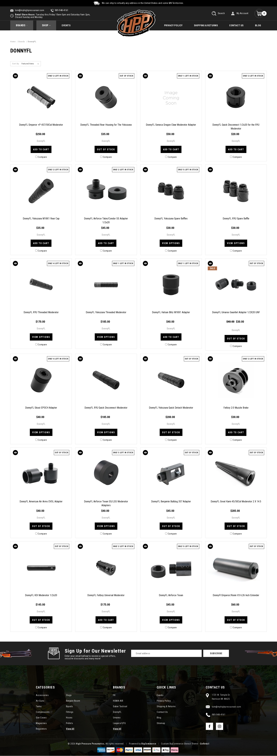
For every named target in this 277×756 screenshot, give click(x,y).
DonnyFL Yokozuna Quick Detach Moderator (171, 407)
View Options (171, 243)
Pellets (69, 723)
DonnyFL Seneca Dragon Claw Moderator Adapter (171, 124)
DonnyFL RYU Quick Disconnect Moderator (105, 407)
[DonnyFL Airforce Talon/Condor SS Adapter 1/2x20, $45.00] (106, 191)
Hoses (69, 717)
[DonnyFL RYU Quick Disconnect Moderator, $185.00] (106, 380)
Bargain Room (73, 701)
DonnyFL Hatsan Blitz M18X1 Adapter (171, 312)
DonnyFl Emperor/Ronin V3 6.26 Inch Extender (236, 595)
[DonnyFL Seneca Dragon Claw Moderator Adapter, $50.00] (171, 97)
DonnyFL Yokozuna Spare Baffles (171, 218)
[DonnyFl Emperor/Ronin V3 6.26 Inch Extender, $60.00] (236, 568)
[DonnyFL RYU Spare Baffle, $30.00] (236, 191)
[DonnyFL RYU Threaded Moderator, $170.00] (41, 285)
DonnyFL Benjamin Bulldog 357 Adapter (171, 501)
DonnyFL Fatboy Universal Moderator (106, 595)
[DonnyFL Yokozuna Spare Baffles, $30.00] (171, 191)
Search (221, 13)
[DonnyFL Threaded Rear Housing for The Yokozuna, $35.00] (106, 97)
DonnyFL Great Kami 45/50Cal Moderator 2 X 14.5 (236, 501)
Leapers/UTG (119, 723)
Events (66, 25)
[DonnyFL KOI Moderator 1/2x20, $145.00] (41, 568)
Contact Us (236, 25)
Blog (258, 25)
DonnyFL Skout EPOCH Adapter (41, 407)
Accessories (42, 695)
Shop (45, 25)
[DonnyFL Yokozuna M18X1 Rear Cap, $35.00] (41, 191)
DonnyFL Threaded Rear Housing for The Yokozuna (106, 124)
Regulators (41, 729)
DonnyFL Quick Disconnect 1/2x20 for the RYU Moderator (235, 126)
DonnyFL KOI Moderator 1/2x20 (41, 595)
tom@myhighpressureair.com (29, 10)
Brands (20, 25)
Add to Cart (41, 149)
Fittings (69, 712)
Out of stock (106, 149)
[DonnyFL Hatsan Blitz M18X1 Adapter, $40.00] (171, 285)
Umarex (117, 717)
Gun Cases (41, 717)
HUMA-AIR (118, 701)
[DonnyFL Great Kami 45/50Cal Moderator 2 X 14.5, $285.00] (236, 474)
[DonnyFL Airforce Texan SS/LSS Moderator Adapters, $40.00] (106, 474)
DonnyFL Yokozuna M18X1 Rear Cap (41, 218)
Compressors (43, 712)
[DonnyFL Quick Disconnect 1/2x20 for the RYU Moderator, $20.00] (236, 97)
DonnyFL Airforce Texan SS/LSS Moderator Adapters (106, 503)
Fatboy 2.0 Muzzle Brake (235, 407)
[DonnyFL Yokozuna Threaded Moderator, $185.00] (106, 285)
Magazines (41, 723)
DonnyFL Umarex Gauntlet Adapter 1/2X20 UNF (236, 312)
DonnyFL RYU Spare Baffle (236, 218)
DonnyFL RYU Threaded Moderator (41, 312)
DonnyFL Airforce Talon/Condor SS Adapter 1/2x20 (106, 220)
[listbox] (31, 63)
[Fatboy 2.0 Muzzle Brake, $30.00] (236, 380)
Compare (42, 157)
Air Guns (40, 701)
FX (114, 695)
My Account (242, 13)
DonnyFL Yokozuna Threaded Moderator (106, 312)
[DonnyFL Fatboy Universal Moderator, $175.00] (106, 568)
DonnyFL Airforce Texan (171, 595)
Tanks (39, 706)
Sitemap (161, 723)
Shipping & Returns (206, 25)
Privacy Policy (173, 25)
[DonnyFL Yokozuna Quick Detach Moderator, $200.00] (171, 380)
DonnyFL (117, 712)
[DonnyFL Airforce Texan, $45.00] (171, 568)
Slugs (69, 695)
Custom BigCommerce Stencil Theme (179, 743)
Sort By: (15, 63)
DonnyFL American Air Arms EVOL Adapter (41, 501)
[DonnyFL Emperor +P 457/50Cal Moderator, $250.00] (41, 97)
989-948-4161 (61, 10)
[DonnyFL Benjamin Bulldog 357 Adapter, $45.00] (171, 474)
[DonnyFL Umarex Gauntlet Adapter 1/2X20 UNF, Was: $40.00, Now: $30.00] (236, 285)
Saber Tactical (120, 706)
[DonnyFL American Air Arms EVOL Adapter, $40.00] (41, 474)
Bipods (69, 706)
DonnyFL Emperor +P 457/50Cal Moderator (41, 124)
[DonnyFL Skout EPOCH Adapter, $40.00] (41, 380)
